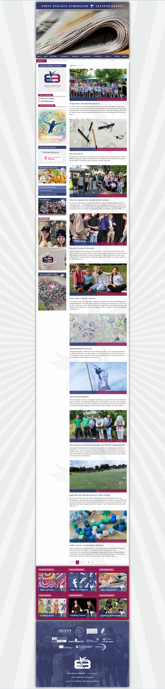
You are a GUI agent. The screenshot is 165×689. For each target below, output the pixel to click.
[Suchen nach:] (118, 61)
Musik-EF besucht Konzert (82, 248)
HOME (73, 677)
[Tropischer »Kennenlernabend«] (98, 85)
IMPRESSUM (79, 677)
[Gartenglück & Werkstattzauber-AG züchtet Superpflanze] (98, 426)
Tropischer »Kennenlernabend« (85, 103)
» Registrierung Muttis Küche (48, 194)
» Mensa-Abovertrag (45, 190)
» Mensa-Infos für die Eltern (47, 187)
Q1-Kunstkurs (76, 153)
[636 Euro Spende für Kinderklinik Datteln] (98, 181)
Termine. (117, 56)
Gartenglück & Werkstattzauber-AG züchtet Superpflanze (97, 445)
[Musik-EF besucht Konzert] (98, 229)
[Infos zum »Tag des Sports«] (98, 279)
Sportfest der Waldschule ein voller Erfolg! (90, 495)
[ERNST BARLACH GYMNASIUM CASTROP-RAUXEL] (82, 53)
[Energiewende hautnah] (98, 330)
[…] (74, 114)
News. (46, 56)
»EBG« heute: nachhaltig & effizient (87, 545)
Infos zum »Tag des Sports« (83, 298)
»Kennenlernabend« (79, 396)
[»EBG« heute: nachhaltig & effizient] (98, 526)
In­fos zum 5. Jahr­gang (47, 98)
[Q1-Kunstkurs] (98, 135)
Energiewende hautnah (81, 348)
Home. (39, 56)
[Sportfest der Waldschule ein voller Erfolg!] (98, 476)
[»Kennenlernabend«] (98, 378)
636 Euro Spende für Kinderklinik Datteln (89, 200)
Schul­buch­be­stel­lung (47, 101)
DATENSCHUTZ (89, 677)
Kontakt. (125, 56)
